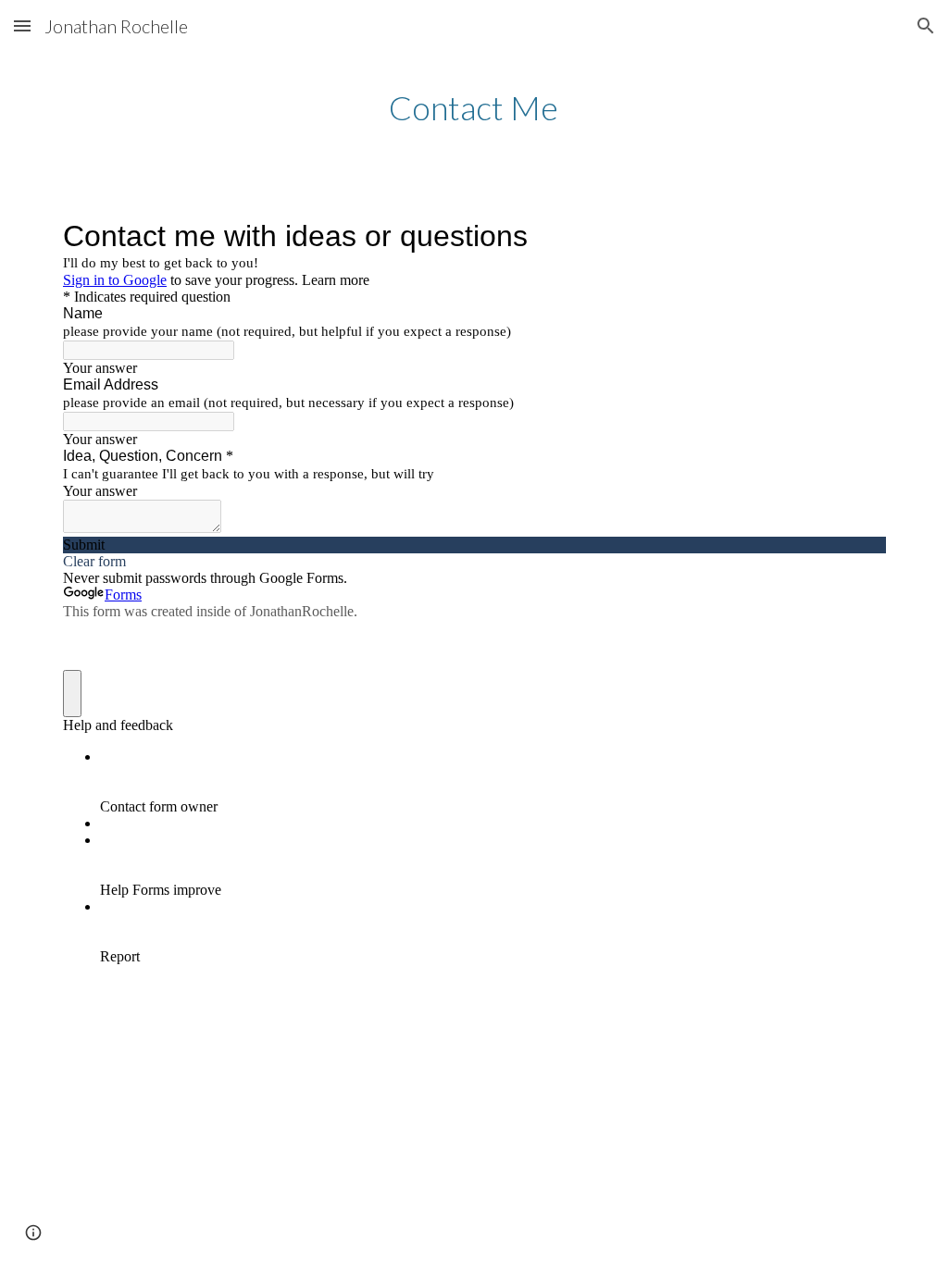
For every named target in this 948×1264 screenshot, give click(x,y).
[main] (473, 108)
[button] (22, 25)
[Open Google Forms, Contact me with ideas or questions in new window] (857, 236)
